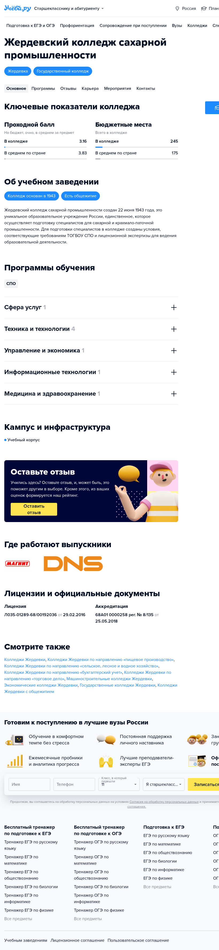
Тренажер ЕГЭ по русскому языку (31, 845)
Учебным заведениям (25, 940)
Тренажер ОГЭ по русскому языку (101, 845)
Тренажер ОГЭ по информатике (91, 898)
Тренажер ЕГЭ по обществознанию (21, 875)
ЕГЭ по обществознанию (167, 852)
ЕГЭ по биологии (160, 861)
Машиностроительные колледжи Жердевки (109, 679)
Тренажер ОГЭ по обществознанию (91, 875)
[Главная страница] (17, 8)
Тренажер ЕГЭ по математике (21, 860)
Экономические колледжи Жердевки (41, 685)
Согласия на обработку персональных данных (164, 802)
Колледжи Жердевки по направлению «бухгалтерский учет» (63, 672)
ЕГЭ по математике (162, 844)
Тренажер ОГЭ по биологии (101, 886)
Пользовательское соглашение (138, 940)
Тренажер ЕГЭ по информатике (21, 898)
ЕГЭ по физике (158, 878)
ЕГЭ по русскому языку (166, 835)
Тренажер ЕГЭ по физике (29, 910)
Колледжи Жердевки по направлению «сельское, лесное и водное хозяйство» (81, 666)
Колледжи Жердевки (24, 659)
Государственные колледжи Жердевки (117, 685)
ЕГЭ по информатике (163, 869)
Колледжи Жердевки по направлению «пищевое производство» (111, 659)
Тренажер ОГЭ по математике (91, 860)
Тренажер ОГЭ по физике (99, 910)
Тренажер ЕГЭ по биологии (31, 886)
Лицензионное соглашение (77, 940)
